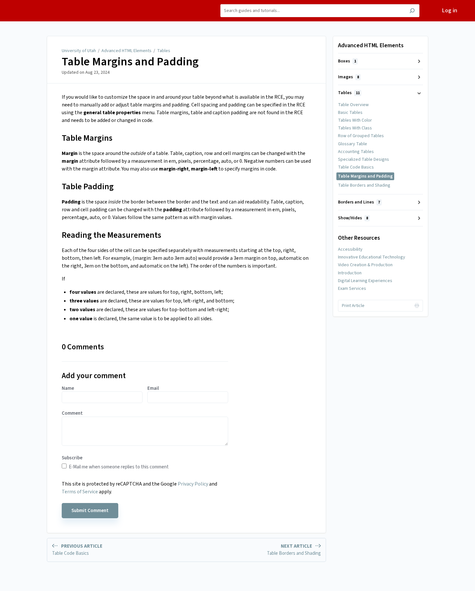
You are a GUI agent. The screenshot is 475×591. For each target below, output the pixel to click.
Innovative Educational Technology (371, 257)
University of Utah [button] (42, 3)
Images (348, 77)
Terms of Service (80, 491)
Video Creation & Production (365, 265)
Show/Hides (353, 218)
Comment (72, 413)
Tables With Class (355, 128)
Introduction (350, 273)
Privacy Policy (193, 483)
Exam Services (352, 288)
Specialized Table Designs (363, 159)
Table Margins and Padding (130, 61)
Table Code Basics (356, 167)
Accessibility (350, 249)
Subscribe (72, 458)
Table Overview (353, 105)
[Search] (412, 11)
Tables (163, 51)
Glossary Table (352, 144)
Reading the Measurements (111, 235)
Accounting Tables (356, 151)
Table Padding (88, 186)
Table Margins (87, 138)
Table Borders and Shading (364, 185)
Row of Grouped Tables (361, 136)
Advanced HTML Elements (126, 51)
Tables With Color (355, 120)
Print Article (353, 305)
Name (68, 388)
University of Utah (79, 51)
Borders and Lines (359, 202)
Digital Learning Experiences (365, 281)
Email (153, 388)
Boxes (347, 61)
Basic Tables (350, 112)
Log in (449, 10)
